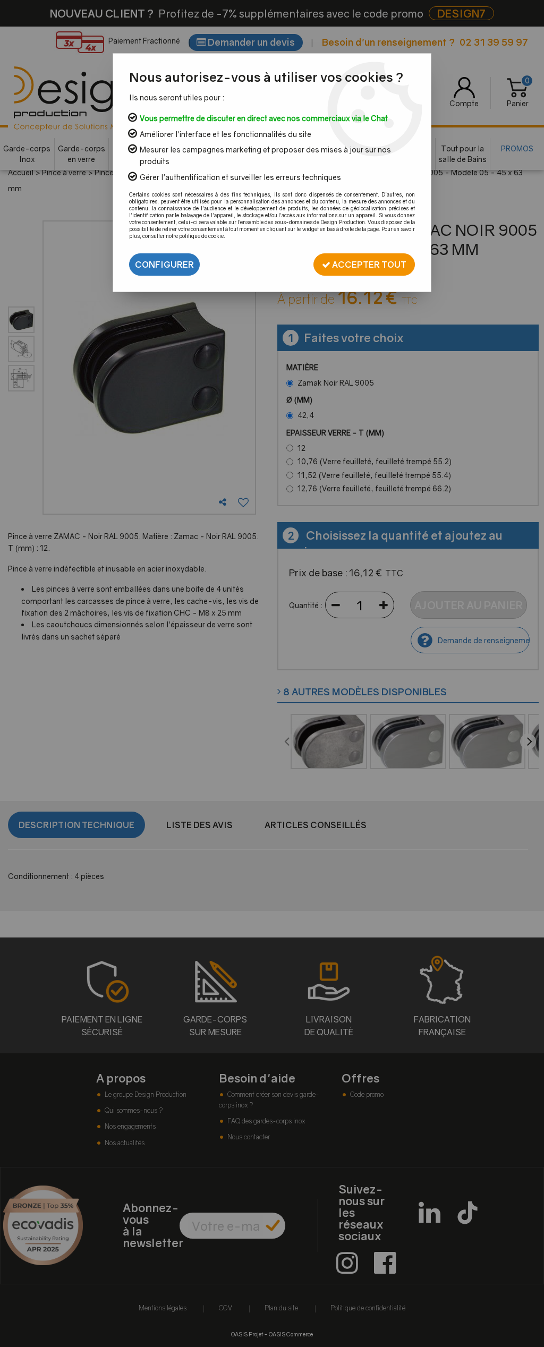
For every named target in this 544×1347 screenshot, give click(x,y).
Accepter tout (368, 264)
